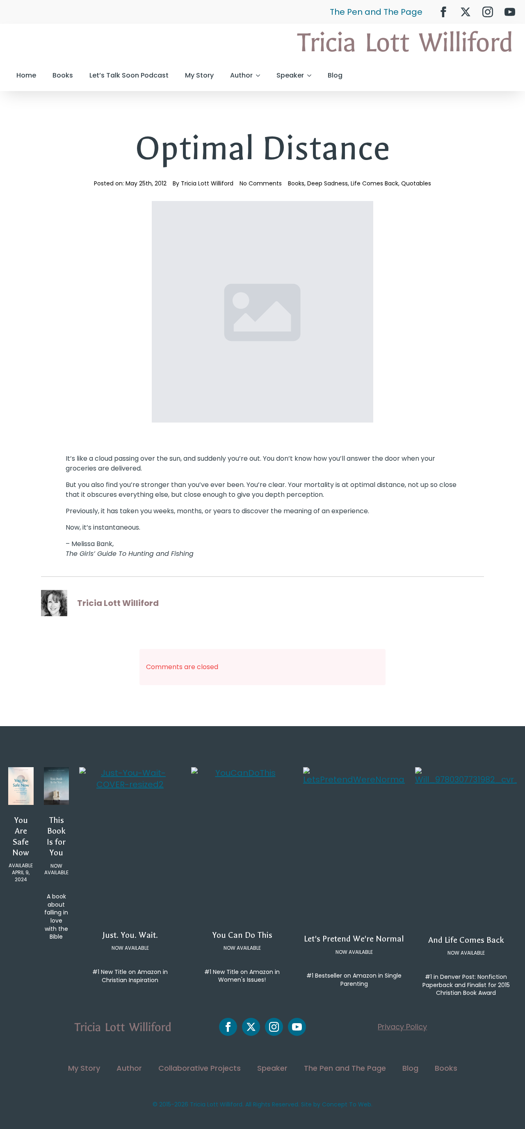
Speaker (290, 75)
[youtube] (509, 12)
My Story (199, 75)
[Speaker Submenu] (312, 75)
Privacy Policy (402, 1027)
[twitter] (465, 12)
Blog (335, 75)
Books (62, 75)
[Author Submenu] (260, 75)
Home (26, 75)
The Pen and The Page (376, 12)
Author (241, 75)
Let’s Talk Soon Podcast (129, 75)
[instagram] (487, 12)
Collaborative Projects (199, 1068)
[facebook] (443, 12)
